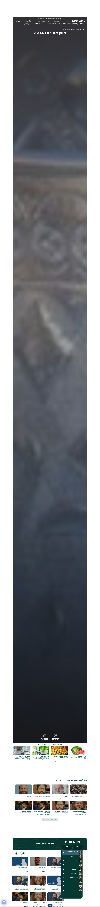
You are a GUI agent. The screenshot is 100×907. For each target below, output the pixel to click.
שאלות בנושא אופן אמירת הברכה (71, 780)
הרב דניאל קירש (42, 873)
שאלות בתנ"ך (42, 885)
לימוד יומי (80, 24)
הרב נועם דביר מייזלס (59, 873)
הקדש (26, 24)
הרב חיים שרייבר (83, 814)
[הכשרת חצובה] (55, 884)
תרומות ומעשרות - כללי (23, 867)
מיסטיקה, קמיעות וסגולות (58, 902)
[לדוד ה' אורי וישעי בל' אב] (20, 884)
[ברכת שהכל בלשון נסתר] (41, 791)
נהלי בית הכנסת (42, 867)
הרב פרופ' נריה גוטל (64, 798)
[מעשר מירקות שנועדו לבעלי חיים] (20, 866)
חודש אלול (26, 885)
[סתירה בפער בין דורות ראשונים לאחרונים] (55, 866)
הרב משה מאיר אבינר (46, 796)
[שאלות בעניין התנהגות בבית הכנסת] (38, 866)
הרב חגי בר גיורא (25, 873)
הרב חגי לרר (29, 798)
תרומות (39, 21)
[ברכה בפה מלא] (78, 791)
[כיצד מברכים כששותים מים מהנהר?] (78, 809)
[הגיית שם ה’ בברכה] (23, 808)
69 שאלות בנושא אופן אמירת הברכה (50, 819)
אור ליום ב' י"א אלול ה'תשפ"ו (70, 24)
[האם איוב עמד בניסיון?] (38, 884)
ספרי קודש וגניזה (24, 902)
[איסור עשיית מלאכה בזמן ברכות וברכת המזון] (41, 809)
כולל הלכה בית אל (83, 796)
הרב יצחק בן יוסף (46, 814)
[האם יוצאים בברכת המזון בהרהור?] (23, 792)
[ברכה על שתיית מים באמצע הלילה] (60, 792)
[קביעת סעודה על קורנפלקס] (60, 808)
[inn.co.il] (30, 21)
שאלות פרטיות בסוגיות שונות (57, 867)
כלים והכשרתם (60, 885)
